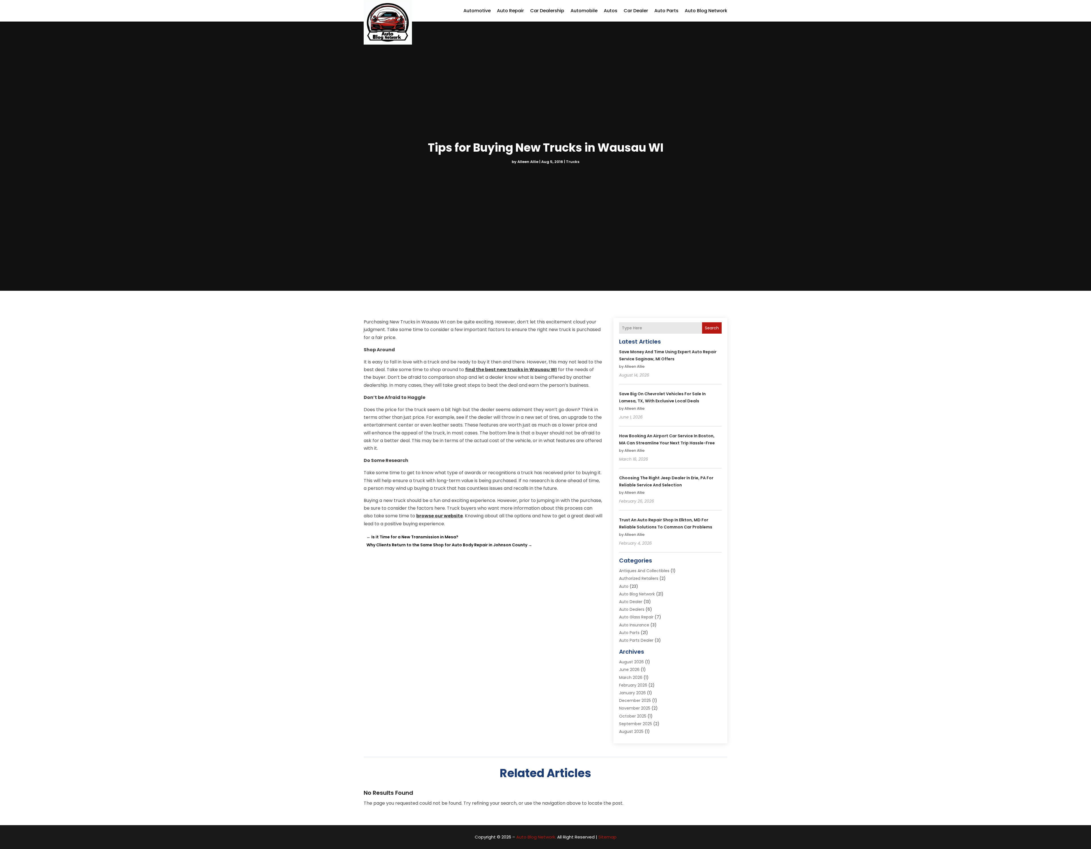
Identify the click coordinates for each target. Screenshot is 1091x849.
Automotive (477, 10)
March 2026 (630, 677)
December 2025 (635, 700)
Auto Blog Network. (536, 837)
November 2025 (634, 708)
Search (712, 328)
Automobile (584, 10)
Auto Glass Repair (636, 617)
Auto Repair (510, 10)
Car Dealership (547, 10)
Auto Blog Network (706, 10)
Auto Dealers (631, 609)
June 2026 (629, 669)
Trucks (572, 161)
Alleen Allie (527, 161)
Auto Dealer (630, 602)
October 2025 (632, 716)
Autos (610, 10)
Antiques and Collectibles (644, 571)
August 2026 (631, 662)
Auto (623, 586)
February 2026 (633, 685)
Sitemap (607, 837)
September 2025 (635, 724)
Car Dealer (636, 10)
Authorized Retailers (638, 578)
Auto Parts (666, 10)
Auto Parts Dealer (636, 640)
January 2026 (632, 693)
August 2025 (631, 731)
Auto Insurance (634, 625)
